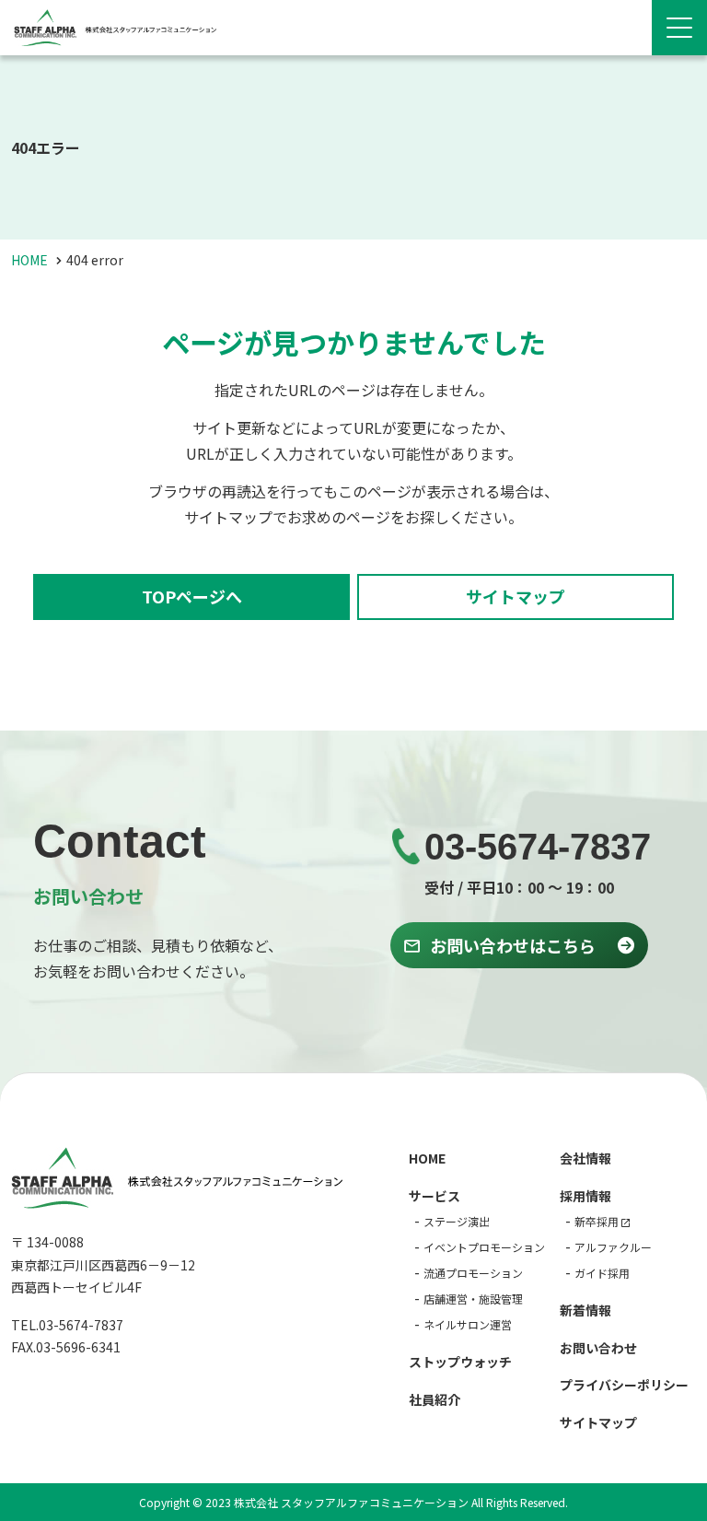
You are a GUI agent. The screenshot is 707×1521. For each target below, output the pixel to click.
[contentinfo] (353, 1296)
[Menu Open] (679, 27)
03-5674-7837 (537, 846)
